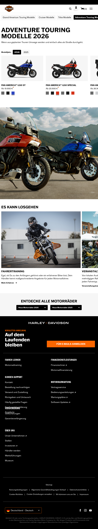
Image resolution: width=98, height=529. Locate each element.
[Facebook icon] (80, 510)
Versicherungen (12, 413)
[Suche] (70, 8)
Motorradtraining (13, 365)
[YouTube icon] (90, 510)
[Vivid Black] (7, 93)
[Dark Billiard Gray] (2, 93)
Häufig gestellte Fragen (16, 402)
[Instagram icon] (85, 510)
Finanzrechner (58, 365)
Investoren (10, 445)
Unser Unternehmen (15, 435)
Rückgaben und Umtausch (18, 397)
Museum (9, 460)
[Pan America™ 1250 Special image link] (67, 68)
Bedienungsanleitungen (62, 392)
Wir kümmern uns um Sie (66, 494)
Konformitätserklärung (16, 407)
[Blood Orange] (57, 93)
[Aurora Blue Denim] (13, 93)
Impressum (84, 494)
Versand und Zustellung (16, 392)
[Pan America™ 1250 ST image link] (22, 68)
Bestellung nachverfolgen (17, 387)
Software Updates (59, 402)
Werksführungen (13, 455)
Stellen (8, 440)
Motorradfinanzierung (61, 370)
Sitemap (49, 485)
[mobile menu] (90, 9)
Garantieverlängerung (15, 418)
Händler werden (12, 450)
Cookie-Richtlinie (16, 494)
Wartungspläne (58, 397)
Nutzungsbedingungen (18, 490)
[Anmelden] (75, 8)
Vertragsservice (58, 387)
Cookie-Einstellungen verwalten (39, 494)
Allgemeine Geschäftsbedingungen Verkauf (48, 490)
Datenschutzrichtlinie (78, 490)
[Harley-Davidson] (49, 323)
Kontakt (9, 382)
